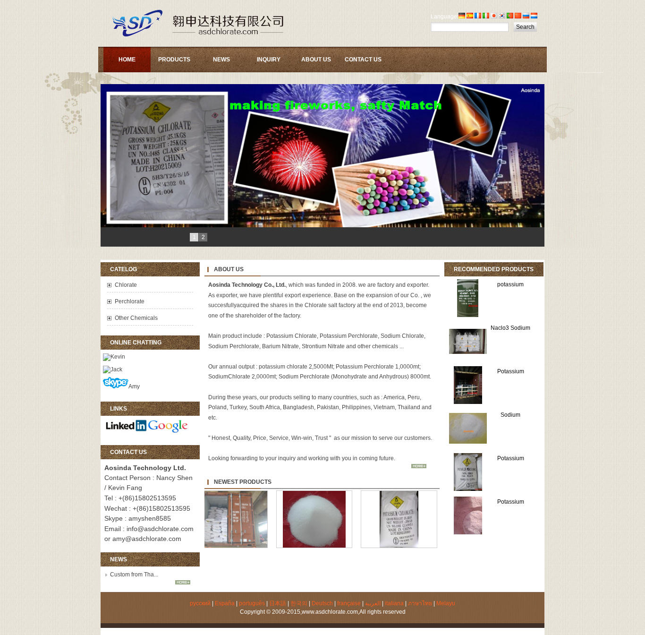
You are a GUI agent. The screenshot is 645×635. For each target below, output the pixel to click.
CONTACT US (363, 59)
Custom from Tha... (134, 574)
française (349, 603)
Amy (134, 386)
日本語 (277, 603)
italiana (394, 603)
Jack (116, 369)
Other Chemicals (136, 318)
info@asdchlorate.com (160, 528)
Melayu (445, 603)
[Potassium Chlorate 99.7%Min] (411, 547)
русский (200, 603)
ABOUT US (316, 59)
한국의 (298, 603)
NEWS (221, 59)
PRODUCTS (174, 59)
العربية (373, 603)
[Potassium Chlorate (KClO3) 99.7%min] (241, 547)
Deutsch (322, 603)
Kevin (117, 356)
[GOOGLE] (168, 431)
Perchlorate (129, 301)
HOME (127, 59)
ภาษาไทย (420, 603)
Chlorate (126, 285)
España (225, 603)
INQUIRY (268, 59)
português (252, 603)
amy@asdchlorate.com (146, 538)
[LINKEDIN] (126, 431)
